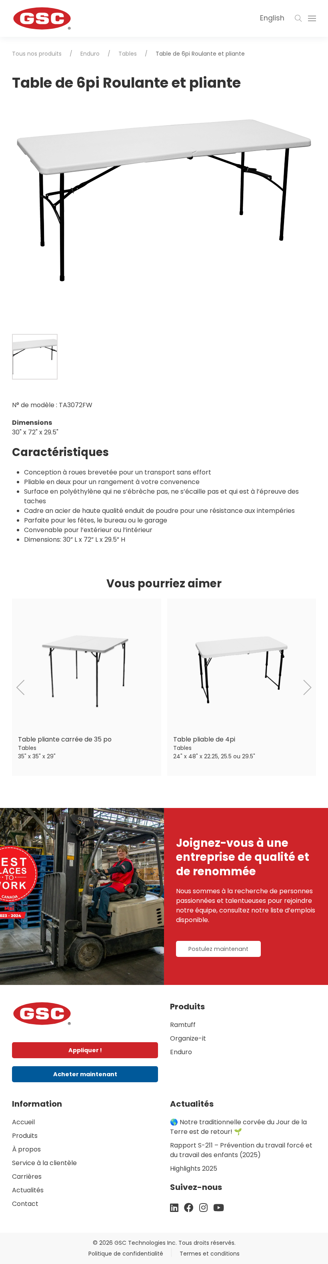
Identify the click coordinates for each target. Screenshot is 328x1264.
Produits (25, 1135)
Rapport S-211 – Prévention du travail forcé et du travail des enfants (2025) (241, 1150)
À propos (26, 1149)
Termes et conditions (210, 1254)
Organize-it (188, 1038)
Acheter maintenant (85, 1074)
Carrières (27, 1176)
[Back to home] (42, 18)
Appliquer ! (85, 1050)
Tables (127, 54)
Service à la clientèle (44, 1163)
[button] (298, 18)
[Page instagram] (203, 1207)
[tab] (35, 357)
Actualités (28, 1190)
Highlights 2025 (193, 1168)
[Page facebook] (189, 1207)
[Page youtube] (218, 1207)
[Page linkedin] (174, 1207)
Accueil (23, 1122)
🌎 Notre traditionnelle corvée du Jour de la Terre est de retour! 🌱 (238, 1126)
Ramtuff (183, 1024)
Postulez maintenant (218, 949)
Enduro (90, 54)
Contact (25, 1203)
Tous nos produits (37, 54)
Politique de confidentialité (125, 1254)
